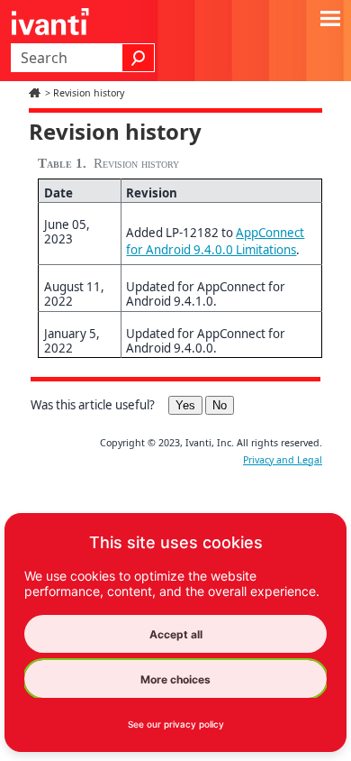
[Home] (37, 93)
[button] (138, 57)
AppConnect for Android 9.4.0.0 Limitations (215, 241)
